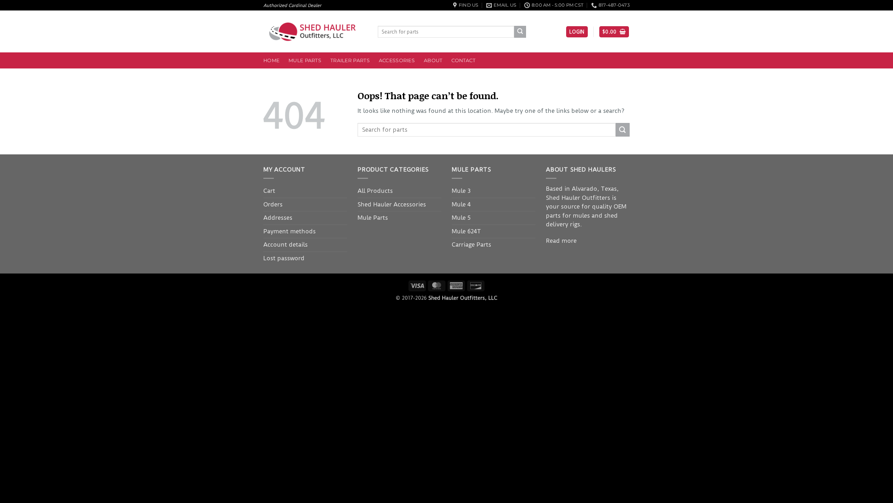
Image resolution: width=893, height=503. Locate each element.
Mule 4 (461, 204)
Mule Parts (304, 60)
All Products (375, 190)
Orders (273, 204)
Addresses (277, 217)
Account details (285, 244)
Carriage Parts (471, 244)
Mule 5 (461, 217)
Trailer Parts (350, 60)
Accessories (397, 60)
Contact (463, 60)
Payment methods (289, 231)
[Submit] (520, 32)
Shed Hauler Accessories (392, 204)
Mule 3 (461, 190)
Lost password (284, 258)
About (433, 60)
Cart (269, 190)
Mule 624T (466, 231)
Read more (561, 240)
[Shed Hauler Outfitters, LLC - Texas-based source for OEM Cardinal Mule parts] (315, 31)
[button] (577, 32)
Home (271, 60)
